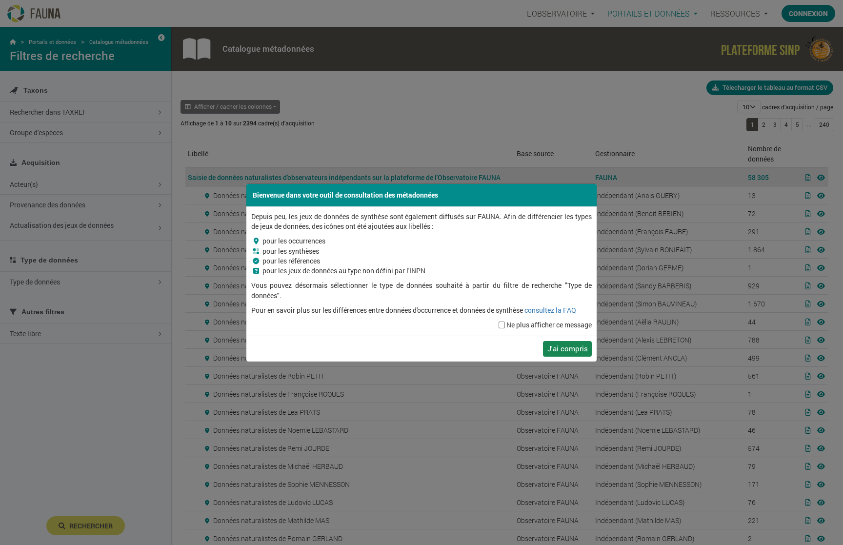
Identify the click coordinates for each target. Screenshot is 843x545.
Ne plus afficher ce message (549, 325)
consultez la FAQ (550, 310)
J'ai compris (567, 348)
